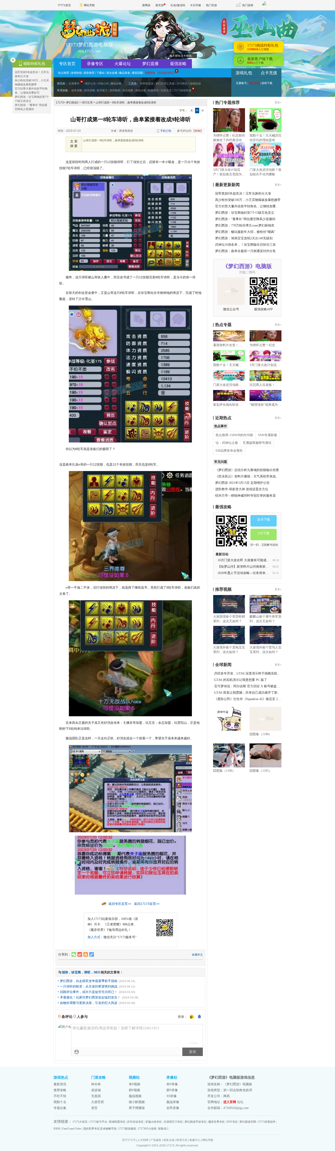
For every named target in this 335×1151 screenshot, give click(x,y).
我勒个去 (60, 1102)
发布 (192, 1052)
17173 (60, 102)
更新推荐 (89, 72)
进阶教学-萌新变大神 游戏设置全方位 (241, 489)
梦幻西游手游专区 (195, 1121)
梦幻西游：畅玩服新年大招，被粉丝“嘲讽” (245, 232)
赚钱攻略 (116, 83)
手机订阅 (165, 130)
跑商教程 (115, 90)
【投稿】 (197, 130)
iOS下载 (263, 533)
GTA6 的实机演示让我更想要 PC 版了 (240, 680)
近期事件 (74, 83)
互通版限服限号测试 (257, 443)
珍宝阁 (76, 972)
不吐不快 (60, 1096)
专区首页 (67, 63)
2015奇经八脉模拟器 (188, 83)
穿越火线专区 (153, 1121)
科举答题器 (147, 83)
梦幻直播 (150, 63)
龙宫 (94, 1108)
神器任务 (140, 90)
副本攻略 (76, 90)
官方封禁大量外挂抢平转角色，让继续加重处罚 (248, 206)
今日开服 (195, 5)
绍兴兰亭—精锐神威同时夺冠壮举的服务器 (245, 495)
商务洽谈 (168, 1140)
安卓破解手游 (108, 1128)
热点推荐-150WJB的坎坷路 (234, 435)
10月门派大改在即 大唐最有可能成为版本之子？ (252, 560)
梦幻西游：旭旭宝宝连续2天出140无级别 (244, 238)
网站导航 (89, 5)
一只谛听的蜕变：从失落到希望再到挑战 (88, 986)
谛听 (87, 972)
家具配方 (102, 90)
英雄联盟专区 (117, 1121)
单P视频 (134, 1084)
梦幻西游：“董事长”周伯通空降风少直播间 (245, 219)
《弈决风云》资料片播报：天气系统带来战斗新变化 (252, 476)
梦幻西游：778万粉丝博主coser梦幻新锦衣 (244, 225)
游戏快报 (76, 72)
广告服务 (155, 1140)
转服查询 (153, 90)
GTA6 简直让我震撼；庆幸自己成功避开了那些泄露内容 (253, 692)
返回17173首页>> (147, 904)
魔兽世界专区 (216, 1121)
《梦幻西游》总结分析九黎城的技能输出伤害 (247, 470)
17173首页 (64, 5)
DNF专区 (232, 1121)
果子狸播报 (137, 1108)
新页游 (159, 5)
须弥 (65, 972)
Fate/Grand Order (71, 1128)
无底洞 (96, 1096)
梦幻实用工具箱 (165, 83)
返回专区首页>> (119, 904)
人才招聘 (142, 1140)
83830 (57, 1128)
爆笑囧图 (137, 72)
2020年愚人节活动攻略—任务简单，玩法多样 (249, 573)
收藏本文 (197, 954)
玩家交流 (166, 90)
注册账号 (241, 83)
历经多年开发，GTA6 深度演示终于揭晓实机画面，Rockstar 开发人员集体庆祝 (269, 673)
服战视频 (135, 1096)
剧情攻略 (89, 90)
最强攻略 (178, 63)
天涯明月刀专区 (173, 1121)
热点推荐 (63, 72)
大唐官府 (97, 1102)
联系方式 (181, 1140)
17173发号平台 (98, 1121)
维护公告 (90, 83)
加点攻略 (127, 90)
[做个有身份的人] (191, 1017)
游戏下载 (266, 83)
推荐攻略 (60, 1090)
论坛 (240, 1102)
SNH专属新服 (267, 435)
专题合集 (60, 1108)
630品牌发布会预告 (229, 450)
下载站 (100, 72)
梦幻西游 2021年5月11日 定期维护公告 (242, 483)
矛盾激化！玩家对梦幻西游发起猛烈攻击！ (90, 997)
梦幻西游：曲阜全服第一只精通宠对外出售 (245, 251)
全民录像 (172, 1108)
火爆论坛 (122, 63)
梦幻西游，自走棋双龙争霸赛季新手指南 (88, 981)
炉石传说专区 (135, 1121)
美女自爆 (111, 72)
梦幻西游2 (72, 102)
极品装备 (124, 72)
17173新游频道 (127, 1128)
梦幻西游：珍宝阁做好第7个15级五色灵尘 (244, 212)
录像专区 (95, 63)
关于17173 (128, 1140)
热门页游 (211, 5)
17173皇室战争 (267, 1121)
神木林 (96, 1084)
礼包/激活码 (177, 5)
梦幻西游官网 (248, 1121)
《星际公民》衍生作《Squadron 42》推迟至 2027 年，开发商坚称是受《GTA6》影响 (273, 699)
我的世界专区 (91, 1128)
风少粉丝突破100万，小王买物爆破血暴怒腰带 (248, 200)
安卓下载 (263, 519)
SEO (97, 972)
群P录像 (172, 1090)
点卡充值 (269, 73)
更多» (278, 102)
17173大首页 (80, 1121)
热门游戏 (247, 5)
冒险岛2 (163, 1128)
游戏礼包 (244, 73)
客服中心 (194, 1140)
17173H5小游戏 (147, 1128)
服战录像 (172, 1102)
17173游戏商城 (182, 90)
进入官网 (229, 1102)
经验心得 (103, 83)
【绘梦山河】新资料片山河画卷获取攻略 (246, 566)
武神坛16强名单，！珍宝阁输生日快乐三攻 (245, 244)
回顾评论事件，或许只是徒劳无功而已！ (88, 992)
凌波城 (96, 1090)
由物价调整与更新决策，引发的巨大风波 (88, 1003)
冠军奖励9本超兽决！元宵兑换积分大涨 (243, 193)
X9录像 (171, 1096)
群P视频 (134, 1090)
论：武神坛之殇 (227, 443)
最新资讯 (60, 1084)
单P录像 (172, 1084)
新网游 (146, 5)
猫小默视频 (137, 1102)
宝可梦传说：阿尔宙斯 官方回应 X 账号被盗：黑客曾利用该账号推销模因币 (267, 686)
